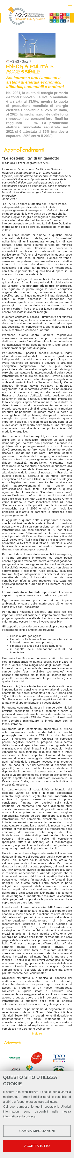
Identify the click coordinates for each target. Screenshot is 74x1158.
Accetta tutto (37, 1146)
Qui (5, 1106)
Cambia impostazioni (37, 1131)
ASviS (14, 61)
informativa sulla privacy (19, 1116)
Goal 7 (26, 61)
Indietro (37, 1033)
